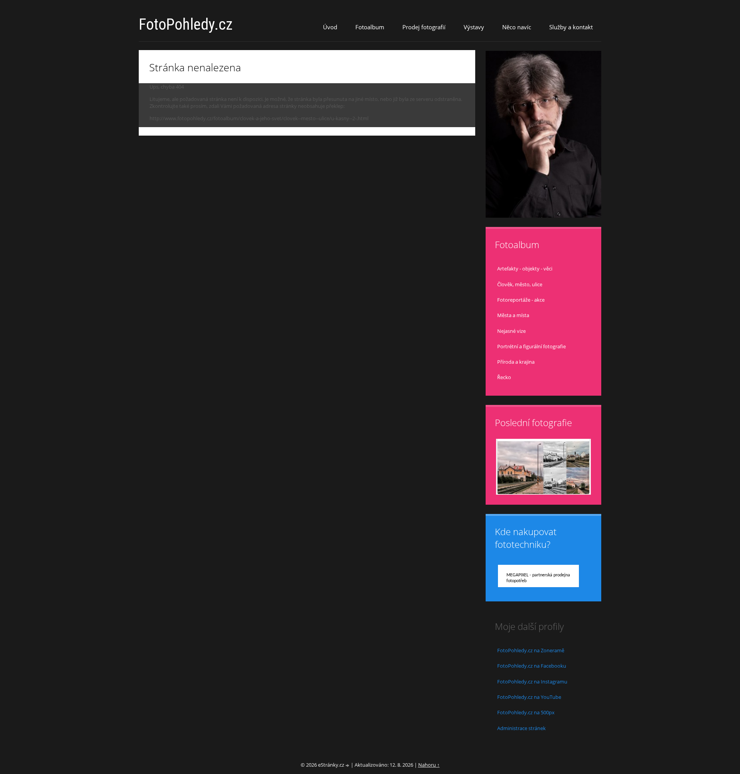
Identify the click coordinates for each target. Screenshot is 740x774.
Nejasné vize (511, 330)
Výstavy (474, 27)
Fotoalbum (369, 27)
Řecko (504, 377)
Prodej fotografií (424, 27)
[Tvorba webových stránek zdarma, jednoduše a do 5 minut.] (348, 765)
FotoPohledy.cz (186, 24)
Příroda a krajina (516, 361)
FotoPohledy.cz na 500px (526, 712)
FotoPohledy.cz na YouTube (529, 696)
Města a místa (513, 315)
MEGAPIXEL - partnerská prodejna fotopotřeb (538, 578)
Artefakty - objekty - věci (524, 268)
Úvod (330, 27)
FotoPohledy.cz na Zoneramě (530, 650)
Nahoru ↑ (429, 764)
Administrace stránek (521, 728)
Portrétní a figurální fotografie (531, 346)
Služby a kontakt (571, 27)
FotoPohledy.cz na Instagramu (532, 681)
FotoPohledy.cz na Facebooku (531, 665)
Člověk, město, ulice (519, 284)
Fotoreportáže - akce (521, 299)
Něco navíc (516, 27)
